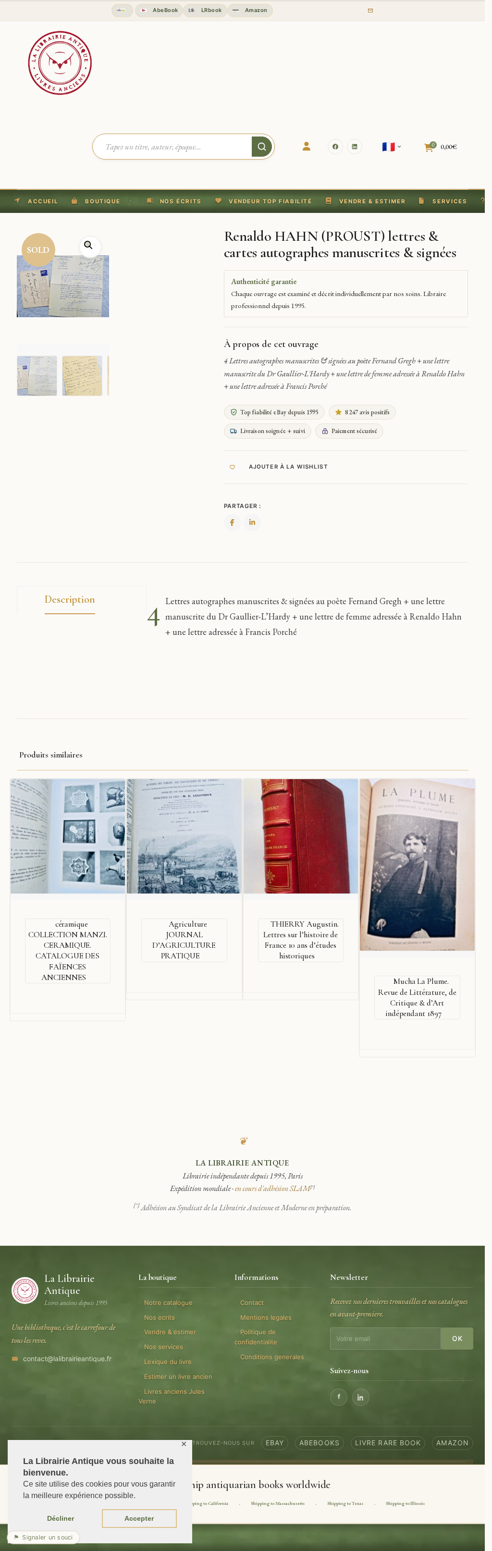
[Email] (370, 10)
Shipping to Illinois (405, 1503)
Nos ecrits (159, 1317)
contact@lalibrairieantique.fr (67, 1358)
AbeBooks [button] (319, 1443)
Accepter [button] (139, 1518)
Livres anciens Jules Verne (171, 1396)
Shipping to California (206, 1503)
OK (457, 1338)
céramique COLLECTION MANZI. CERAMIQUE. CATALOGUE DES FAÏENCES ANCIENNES (67, 950)
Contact (252, 1302)
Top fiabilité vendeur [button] (122, 10)
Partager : (242, 505)
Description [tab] (70, 599)
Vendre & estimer (170, 1332)
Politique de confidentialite (255, 1337)
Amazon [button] (256, 10)
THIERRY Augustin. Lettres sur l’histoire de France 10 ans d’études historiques (300, 940)
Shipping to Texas (345, 1503)
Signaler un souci (43, 1537)
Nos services (163, 1347)
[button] (264, 201)
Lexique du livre (168, 1361)
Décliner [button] (60, 1518)
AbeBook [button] (164, 10)
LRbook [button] (210, 10)
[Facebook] (335, 146)
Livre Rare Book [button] (388, 1443)
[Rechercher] (262, 146)
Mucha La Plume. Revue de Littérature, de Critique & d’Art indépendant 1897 (417, 997)
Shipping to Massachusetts (278, 1503)
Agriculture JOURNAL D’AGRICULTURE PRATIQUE (184, 940)
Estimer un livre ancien (178, 1376)
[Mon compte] (306, 146)
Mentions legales (266, 1317)
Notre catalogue (168, 1302)
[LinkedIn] (354, 146)
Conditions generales (272, 1357)
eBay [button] (275, 1443)
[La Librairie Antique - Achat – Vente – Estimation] (60, 62)
